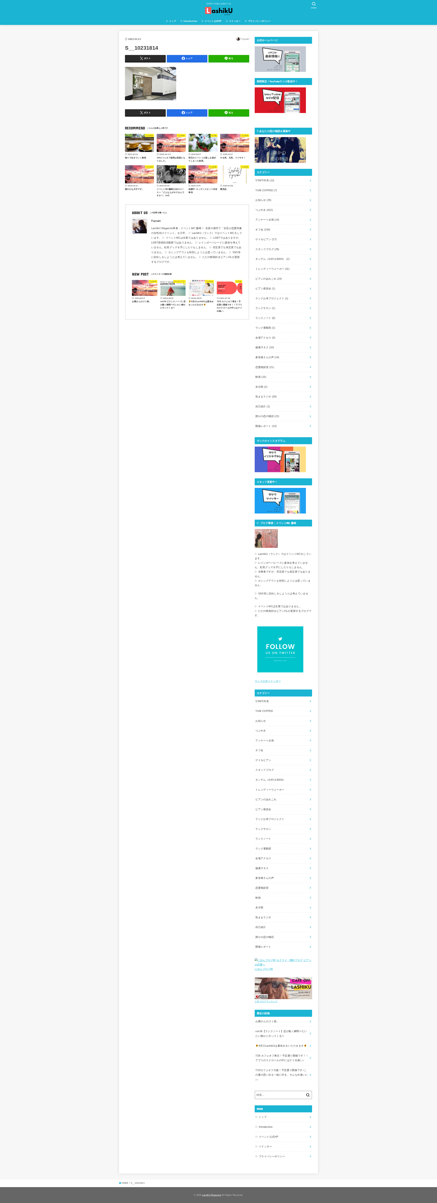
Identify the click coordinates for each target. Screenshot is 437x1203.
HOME (125, 1183)
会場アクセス (265, 337)
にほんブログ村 (264, 969)
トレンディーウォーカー (272, 269)
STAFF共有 (264, 180)
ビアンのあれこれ (268, 278)
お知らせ (263, 200)
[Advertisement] (187, 345)
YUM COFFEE (266, 190)
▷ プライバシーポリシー (258, 21)
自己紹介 (262, 406)
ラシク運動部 (265, 327)
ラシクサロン (265, 308)
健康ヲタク (264, 347)
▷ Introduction (188, 21)
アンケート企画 (267, 219)
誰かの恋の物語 (267, 416)
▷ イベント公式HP (212, 21)
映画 (260, 377)
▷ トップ (171, 21)
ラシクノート (265, 318)
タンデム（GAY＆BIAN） (272, 259)
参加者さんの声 (267, 357)
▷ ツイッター (233, 21)
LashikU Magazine (211, 1195)
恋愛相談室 (264, 367)
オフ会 (262, 229)
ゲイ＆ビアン (266, 239)
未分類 (261, 386)
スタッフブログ (267, 249)
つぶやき (264, 210)
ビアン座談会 (265, 288)
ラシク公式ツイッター (268, 681)
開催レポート (266, 426)
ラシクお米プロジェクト (271, 298)
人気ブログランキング (266, 1001)
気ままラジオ (266, 396)
